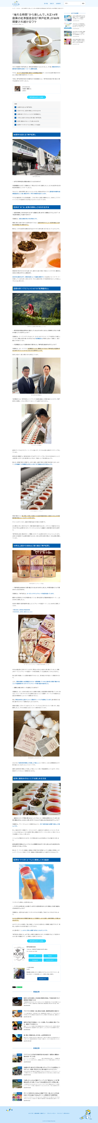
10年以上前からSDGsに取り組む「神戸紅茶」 (29, 118)
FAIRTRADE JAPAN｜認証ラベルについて (23, 611)
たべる (22, 24)
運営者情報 (37, 1113)
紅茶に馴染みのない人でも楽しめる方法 (28, 121)
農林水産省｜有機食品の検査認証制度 (22, 609)
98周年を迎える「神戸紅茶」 (24, 107)
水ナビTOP (31, 1113)
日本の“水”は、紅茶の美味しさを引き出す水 (29, 111)
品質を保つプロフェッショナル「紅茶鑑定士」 (29, 114)
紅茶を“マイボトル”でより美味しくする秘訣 (28, 125)
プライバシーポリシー (51, 1113)
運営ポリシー (43, 1113)
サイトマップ (59, 1113)
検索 (83, 3)
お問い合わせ (66, 1113)
